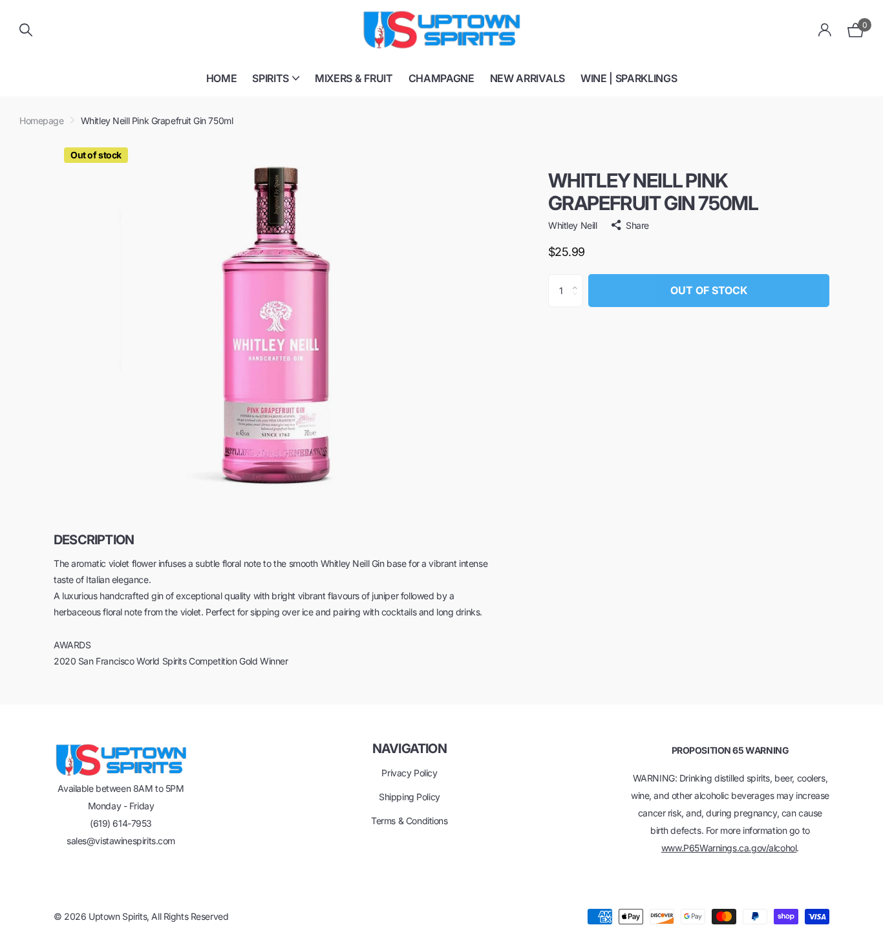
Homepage (41, 120)
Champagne (441, 78)
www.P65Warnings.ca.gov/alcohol (728, 847)
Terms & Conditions (409, 820)
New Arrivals (527, 78)
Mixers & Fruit (354, 78)
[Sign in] (825, 30)
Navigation (409, 748)
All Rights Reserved (189, 916)
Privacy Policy (409, 772)
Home (221, 78)
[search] (25, 30)
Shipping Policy (409, 796)
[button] (578, 279)
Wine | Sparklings (628, 78)
